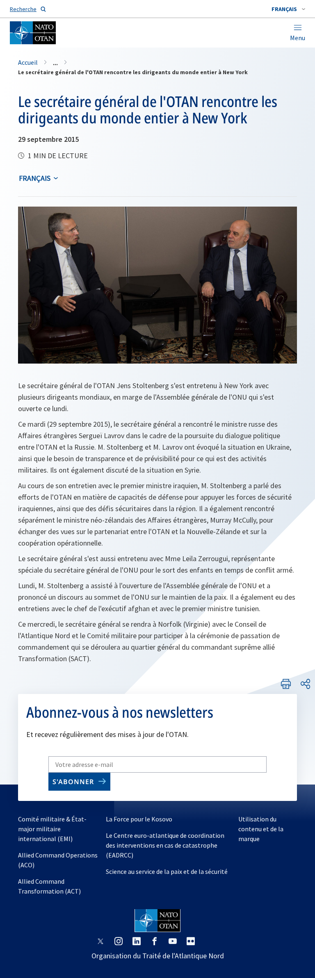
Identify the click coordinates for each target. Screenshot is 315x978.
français (34, 178)
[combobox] (288, 9)
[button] (288, 9)
